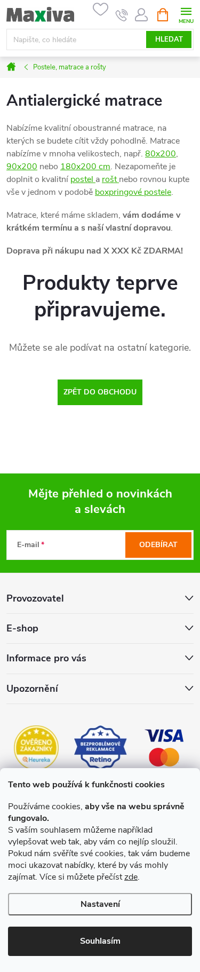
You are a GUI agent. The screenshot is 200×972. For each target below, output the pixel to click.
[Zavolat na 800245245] (122, 15)
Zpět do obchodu (100, 392)
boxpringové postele (133, 192)
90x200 (21, 166)
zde (131, 877)
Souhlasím (100, 941)
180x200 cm (85, 166)
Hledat (169, 39)
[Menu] (186, 14)
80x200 (160, 154)
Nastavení (100, 904)
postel (82, 179)
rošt (110, 179)
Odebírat (158, 545)
